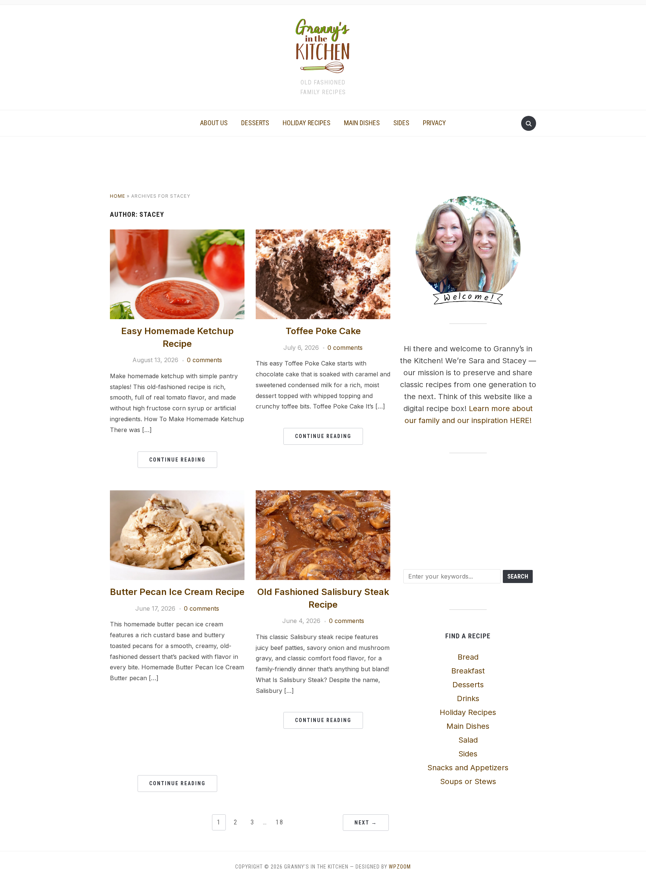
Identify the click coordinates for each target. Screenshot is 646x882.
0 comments (204, 360)
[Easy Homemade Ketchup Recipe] (177, 234)
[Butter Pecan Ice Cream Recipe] (177, 495)
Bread (468, 657)
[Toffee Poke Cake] (323, 234)
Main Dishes (362, 123)
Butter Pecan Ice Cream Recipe (177, 591)
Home (117, 196)
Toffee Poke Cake (323, 331)
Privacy (434, 123)
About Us (214, 123)
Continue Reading (177, 460)
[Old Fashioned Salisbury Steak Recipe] (323, 495)
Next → (365, 823)
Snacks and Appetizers (467, 767)
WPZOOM (400, 867)
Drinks (468, 698)
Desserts (255, 123)
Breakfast (468, 670)
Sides (401, 123)
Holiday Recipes (306, 123)
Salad (468, 739)
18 (280, 822)
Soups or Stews (468, 781)
